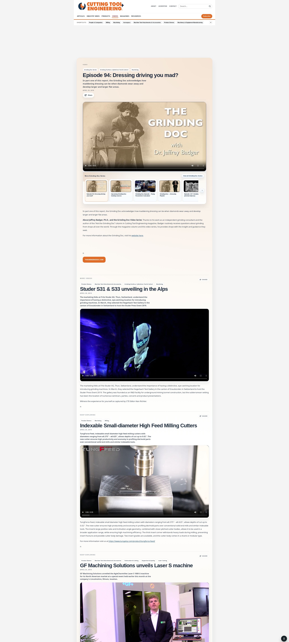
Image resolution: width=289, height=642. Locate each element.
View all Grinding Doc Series (192, 176)
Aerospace (126, 22)
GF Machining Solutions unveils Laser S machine (136, 565)
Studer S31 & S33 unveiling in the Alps (124, 289)
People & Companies (96, 22)
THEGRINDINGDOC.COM (94, 260)
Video (85, 64)
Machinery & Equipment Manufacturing (190, 22)
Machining (116, 22)
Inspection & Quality (148, 560)
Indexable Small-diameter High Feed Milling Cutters (138, 425)
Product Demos (169, 22)
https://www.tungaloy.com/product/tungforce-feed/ (132, 541)
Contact (173, 6)
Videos (115, 16)
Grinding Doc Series (90, 70)
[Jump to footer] (284, 639)
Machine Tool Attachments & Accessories (147, 22)
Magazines (124, 16)
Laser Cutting (162, 560)
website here (137, 235)
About (153, 6)
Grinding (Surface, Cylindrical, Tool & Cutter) (114, 70)
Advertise (162, 6)
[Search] (209, 6)
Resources (136, 16)
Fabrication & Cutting (131, 560)
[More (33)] (210, 22)
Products (106, 16)
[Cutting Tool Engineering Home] (101, 6)
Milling (108, 22)
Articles (81, 16)
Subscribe (206, 16)
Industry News (93, 16)
